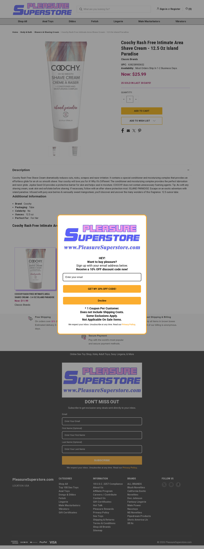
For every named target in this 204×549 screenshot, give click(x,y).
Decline (102, 300)
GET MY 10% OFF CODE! (102, 289)
